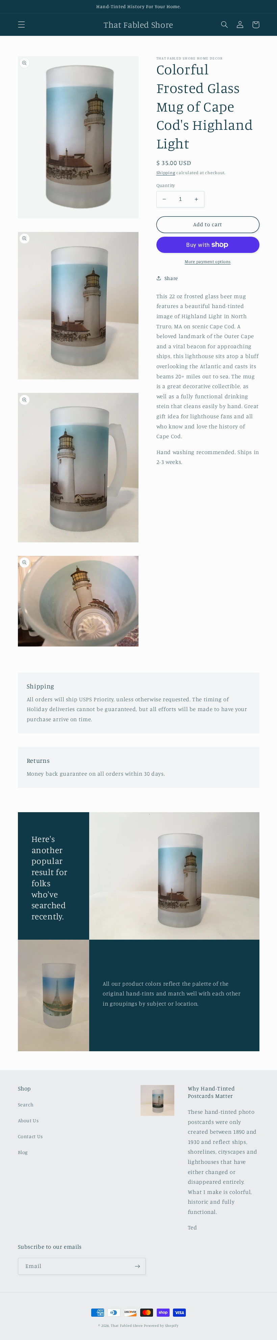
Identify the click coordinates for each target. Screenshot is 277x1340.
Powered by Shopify (161, 1325)
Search (26, 1104)
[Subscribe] (137, 1266)
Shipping (165, 172)
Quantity (165, 185)
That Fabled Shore (127, 1325)
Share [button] (171, 278)
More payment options (208, 261)
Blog (23, 1152)
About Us (28, 1120)
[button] (21, 24)
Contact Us (30, 1136)
